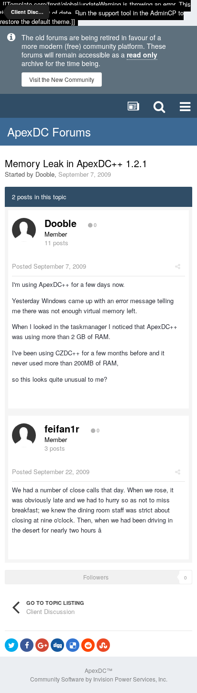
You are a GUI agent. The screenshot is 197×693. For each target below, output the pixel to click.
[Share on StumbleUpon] (103, 645)
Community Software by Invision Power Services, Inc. (98, 679)
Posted (49, 266)
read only (142, 54)
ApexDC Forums (49, 131)
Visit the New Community (61, 79)
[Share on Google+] (42, 645)
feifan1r (61, 428)
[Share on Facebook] (26, 645)
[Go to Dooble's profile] (24, 230)
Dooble (45, 174)
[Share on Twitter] (11, 645)
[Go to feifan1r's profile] (24, 435)
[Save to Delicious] (72, 645)
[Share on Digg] (57, 645)
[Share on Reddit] (88, 645)
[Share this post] (177, 266)
